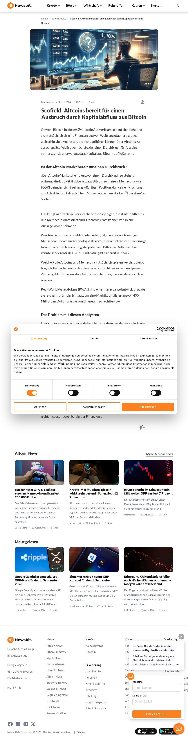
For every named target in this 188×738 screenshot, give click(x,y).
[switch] (73, 393)
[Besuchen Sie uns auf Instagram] (26, 724)
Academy (91, 689)
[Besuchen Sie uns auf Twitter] (32, 724)
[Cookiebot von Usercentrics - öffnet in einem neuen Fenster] (158, 329)
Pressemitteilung (56, 713)
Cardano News (55, 664)
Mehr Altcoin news (159, 454)
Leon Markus (47, 102)
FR (14, 687)
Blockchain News (56, 682)
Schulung (91, 696)
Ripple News (54, 658)
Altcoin (147, 83)
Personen (91, 677)
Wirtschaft (91, 5)
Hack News (53, 707)
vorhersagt (49, 153)
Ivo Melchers (75, 523)
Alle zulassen (148, 406)
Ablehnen (40, 406)
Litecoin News (55, 670)
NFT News (52, 701)
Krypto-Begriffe (95, 683)
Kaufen (137, 5)
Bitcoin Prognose (96, 708)
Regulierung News (57, 694)
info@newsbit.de (17, 655)
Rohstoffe (115, 5)
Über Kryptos (94, 671)
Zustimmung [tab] (39, 338)
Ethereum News (56, 651)
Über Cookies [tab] (149, 338)
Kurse (155, 5)
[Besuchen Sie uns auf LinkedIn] (18, 724)
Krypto (52, 5)
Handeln (91, 651)
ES (20, 687)
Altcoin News (59, 18)
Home (44, 18)
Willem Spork (21, 528)
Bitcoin (58, 130)
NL (9, 687)
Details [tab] (94, 338)
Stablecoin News (56, 688)
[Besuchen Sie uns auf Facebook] (10, 724)
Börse (70, 5)
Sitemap (81, 731)
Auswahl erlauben (94, 406)
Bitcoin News (54, 645)
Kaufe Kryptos (94, 645)
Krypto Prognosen (96, 702)
